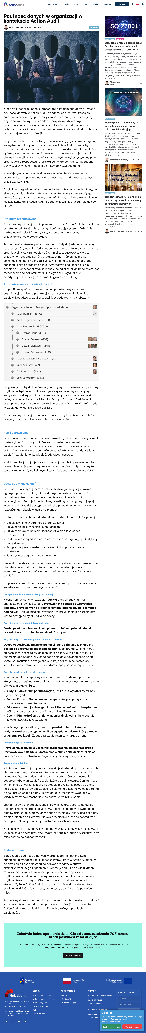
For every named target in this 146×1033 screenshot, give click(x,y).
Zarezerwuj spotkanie (73, 955)
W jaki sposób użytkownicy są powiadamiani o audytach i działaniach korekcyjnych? (121, 126)
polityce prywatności (111, 1021)
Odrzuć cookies (132, 1027)
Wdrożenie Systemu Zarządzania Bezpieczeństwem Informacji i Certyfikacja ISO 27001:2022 (123, 46)
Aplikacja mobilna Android (44, 999)
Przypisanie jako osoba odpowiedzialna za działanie (33, 639)
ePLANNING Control (69, 1003)
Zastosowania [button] (52, 4)
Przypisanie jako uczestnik (19, 742)
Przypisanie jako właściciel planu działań (26, 623)
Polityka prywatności (42, 1003)
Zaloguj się (106, 4)
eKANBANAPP (66, 999)
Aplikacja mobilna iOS (42, 995)
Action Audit (9, 1016)
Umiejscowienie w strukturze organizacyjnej (28, 594)
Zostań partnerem (40, 1006)
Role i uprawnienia (16, 432)
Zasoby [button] (85, 4)
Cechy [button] (75, 4)
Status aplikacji (39, 1014)
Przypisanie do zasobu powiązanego (24, 672)
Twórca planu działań (16, 763)
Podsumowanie (14, 850)
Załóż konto (122, 4)
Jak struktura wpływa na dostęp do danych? (29, 284)
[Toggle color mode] (132, 4)
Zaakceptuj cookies (111, 1027)
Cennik (95, 4)
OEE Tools (64, 995)
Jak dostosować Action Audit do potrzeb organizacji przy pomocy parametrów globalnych (123, 200)
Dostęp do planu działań (20, 483)
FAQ (34, 1010)
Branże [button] (66, 4)
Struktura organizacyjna (20, 219)
